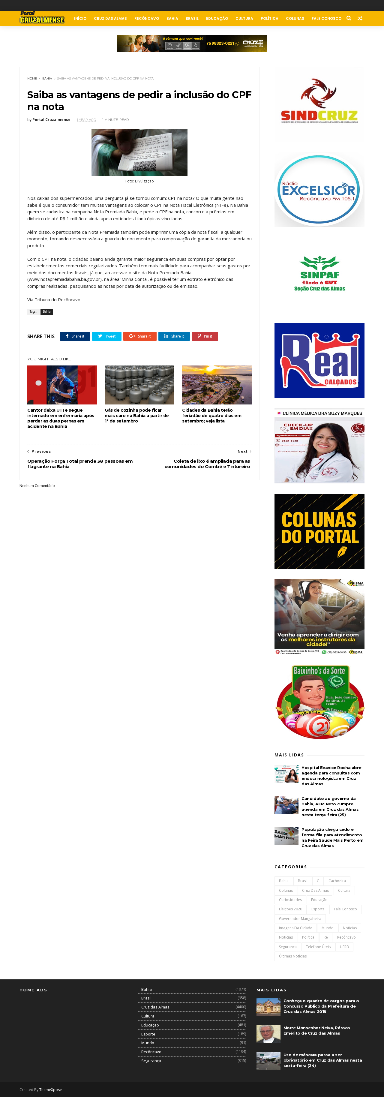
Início (80, 18)
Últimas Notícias (293, 956)
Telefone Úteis (318, 946)
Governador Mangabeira (300, 918)
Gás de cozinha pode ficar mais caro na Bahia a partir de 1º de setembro (137, 415)
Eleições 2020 (290, 909)
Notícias (286, 937)
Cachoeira (337, 880)
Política (269, 18)
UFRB (344, 946)
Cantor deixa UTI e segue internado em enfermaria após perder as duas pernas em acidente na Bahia (60, 418)
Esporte (318, 909)
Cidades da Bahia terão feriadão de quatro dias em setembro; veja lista (212, 415)
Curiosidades (290, 899)
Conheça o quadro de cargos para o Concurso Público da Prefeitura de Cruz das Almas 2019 (321, 1006)
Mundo (328, 927)
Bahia (172, 18)
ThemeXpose (50, 1089)
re (326, 937)
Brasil (192, 18)
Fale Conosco (326, 18)
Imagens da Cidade (295, 927)
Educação (217, 18)
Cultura (244, 18)
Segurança (288, 946)
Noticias (350, 927)
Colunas (295, 18)
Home (32, 78)
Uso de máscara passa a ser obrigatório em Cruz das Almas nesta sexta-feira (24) (323, 1060)
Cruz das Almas (110, 18)
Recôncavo (146, 18)
